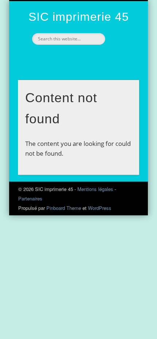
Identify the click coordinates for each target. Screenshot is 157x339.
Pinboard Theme (63, 207)
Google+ (85, 57)
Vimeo (70, 57)
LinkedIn (100, 57)
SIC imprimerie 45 (78, 16)
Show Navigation (121, 65)
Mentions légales (95, 189)
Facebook (54, 57)
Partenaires (30, 198)
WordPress (99, 207)
